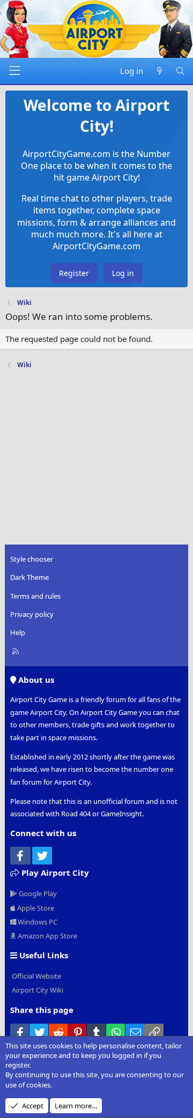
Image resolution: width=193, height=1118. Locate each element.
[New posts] (159, 71)
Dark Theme (29, 577)
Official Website (35, 976)
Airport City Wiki (36, 990)
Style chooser (31, 559)
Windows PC (36, 922)
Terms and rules (35, 596)
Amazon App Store (46, 936)
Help (17, 632)
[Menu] (14, 71)
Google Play (37, 893)
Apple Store (35, 908)
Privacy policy (32, 614)
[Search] (180, 71)
